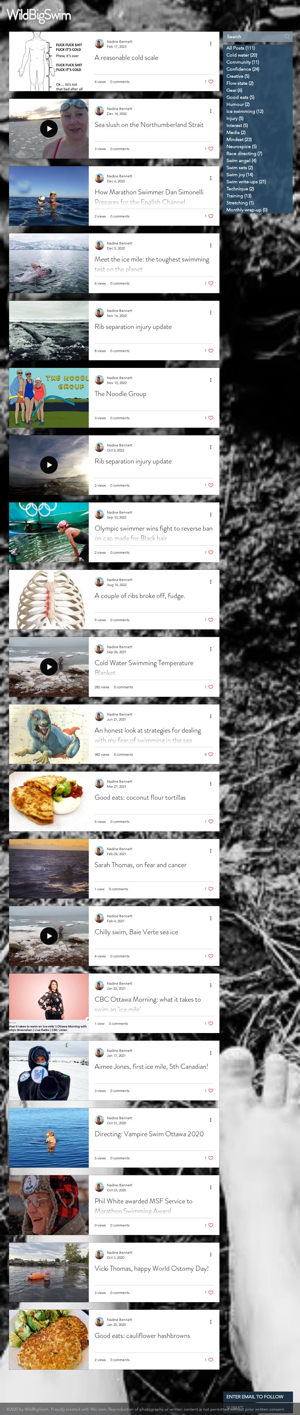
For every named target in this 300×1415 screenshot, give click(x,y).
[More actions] (212, 43)
